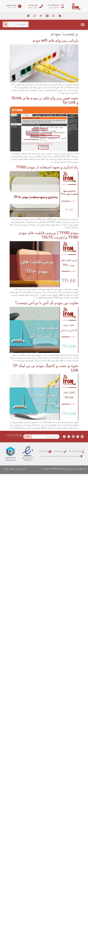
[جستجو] (5, 24)
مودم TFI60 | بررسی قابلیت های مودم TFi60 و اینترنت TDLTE (48, 234)
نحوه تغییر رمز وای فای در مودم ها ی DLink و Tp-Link (45, 100)
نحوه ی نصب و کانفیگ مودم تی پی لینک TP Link (45, 367)
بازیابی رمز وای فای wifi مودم (55, 40)
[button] (83, 25)
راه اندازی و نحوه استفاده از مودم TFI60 (47, 167)
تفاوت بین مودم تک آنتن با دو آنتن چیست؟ (46, 303)
